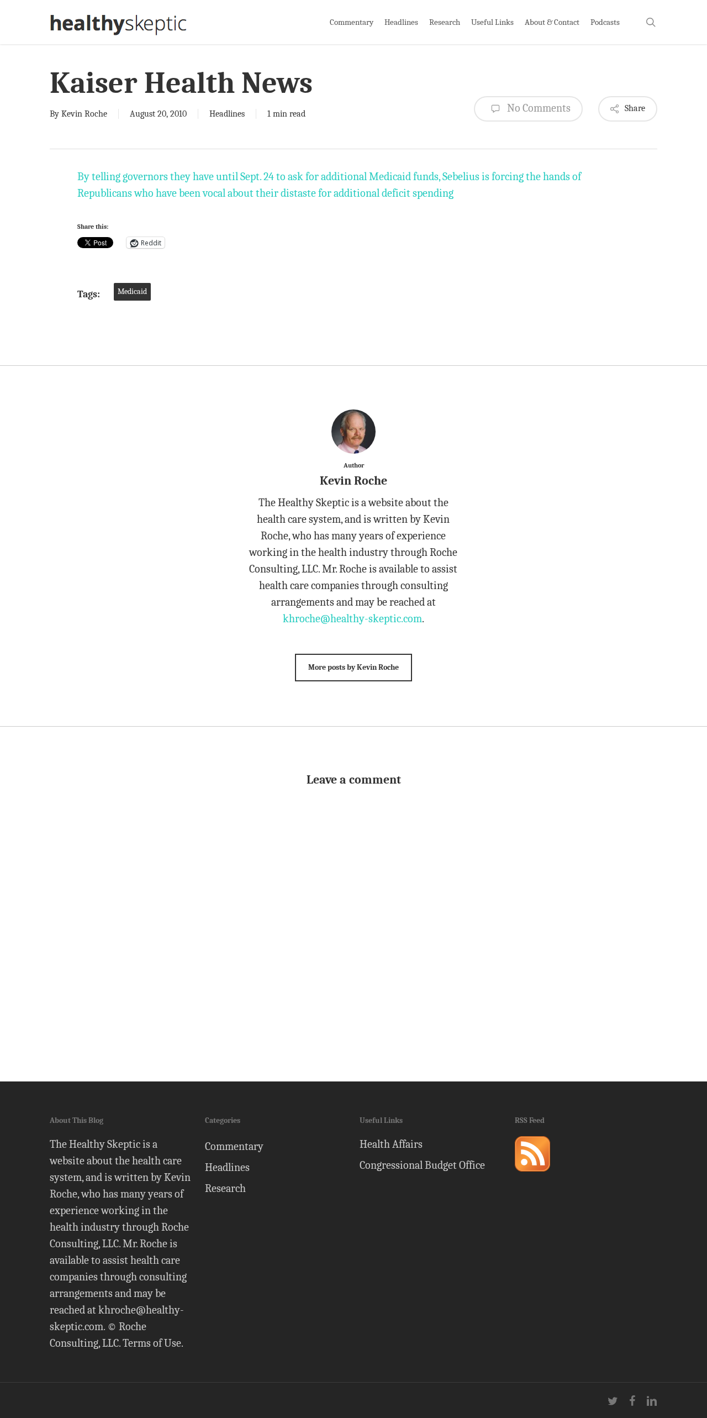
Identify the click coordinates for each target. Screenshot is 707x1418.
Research (225, 1188)
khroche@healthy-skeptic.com (352, 618)
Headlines (227, 114)
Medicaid (132, 291)
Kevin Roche (84, 114)
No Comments (538, 108)
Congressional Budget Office (422, 1165)
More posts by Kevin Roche (353, 667)
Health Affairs (391, 1144)
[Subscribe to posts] (532, 1176)
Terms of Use (152, 1343)
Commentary (234, 1146)
